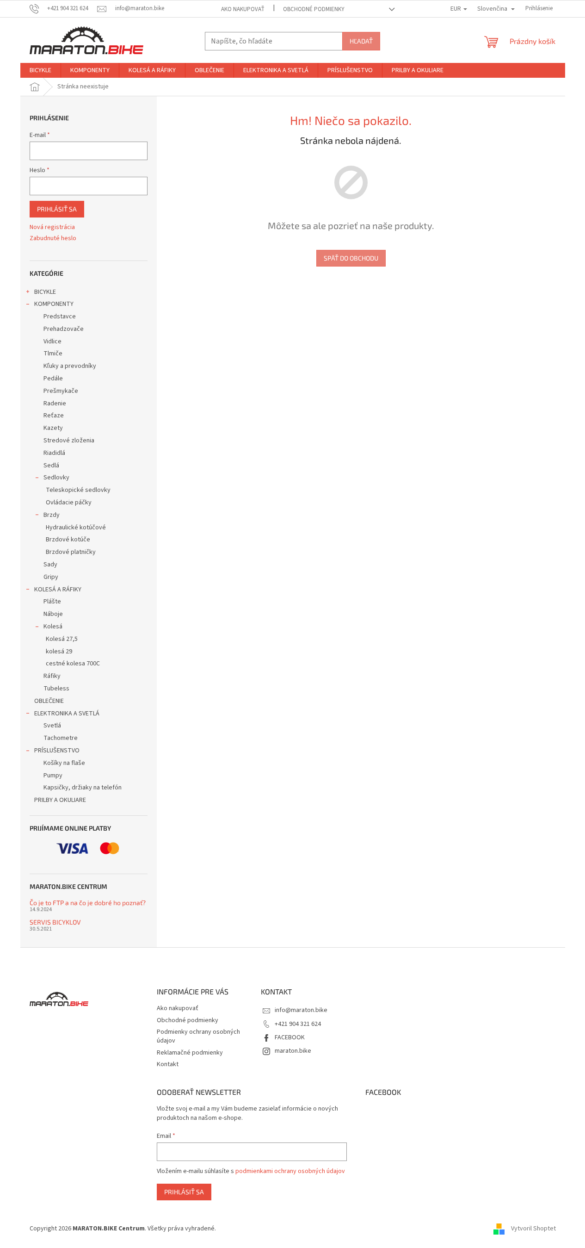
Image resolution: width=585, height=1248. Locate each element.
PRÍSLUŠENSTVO (57, 750)
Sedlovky (56, 477)
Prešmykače (60, 391)
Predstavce (59, 316)
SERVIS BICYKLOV (55, 922)
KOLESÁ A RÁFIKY (57, 589)
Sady (50, 564)
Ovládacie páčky (69, 502)
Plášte (52, 601)
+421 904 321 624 (298, 1024)
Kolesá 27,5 (62, 639)
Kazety (53, 428)
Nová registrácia (52, 227)
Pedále (53, 378)
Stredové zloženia (68, 440)
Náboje (53, 614)
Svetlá (52, 725)
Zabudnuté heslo (53, 238)
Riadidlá (54, 453)
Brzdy (51, 515)
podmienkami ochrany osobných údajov (290, 1171)
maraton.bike (293, 1051)
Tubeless (56, 688)
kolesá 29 (59, 651)
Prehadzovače (63, 329)
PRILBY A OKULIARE (60, 800)
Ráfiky (52, 676)
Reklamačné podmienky (190, 1052)
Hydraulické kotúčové (76, 527)
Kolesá (52, 626)
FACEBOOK (290, 1037)
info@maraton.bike (301, 1010)
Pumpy (52, 775)
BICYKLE (45, 292)
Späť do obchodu (351, 258)
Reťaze (53, 415)
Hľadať (361, 41)
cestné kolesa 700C (73, 663)
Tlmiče (52, 353)
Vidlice (52, 341)
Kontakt (168, 1064)
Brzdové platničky (71, 552)
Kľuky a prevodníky (69, 366)
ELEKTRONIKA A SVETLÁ (66, 713)
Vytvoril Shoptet (533, 1228)
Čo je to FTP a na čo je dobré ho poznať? (88, 902)
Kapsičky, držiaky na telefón (82, 787)
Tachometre (60, 738)
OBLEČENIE (49, 701)
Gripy (50, 577)
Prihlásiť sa (57, 209)
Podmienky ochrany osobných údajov (198, 1036)
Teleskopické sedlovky (78, 490)
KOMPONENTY (54, 304)
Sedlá (51, 465)
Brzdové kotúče (68, 539)
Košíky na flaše (64, 763)
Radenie (54, 403)
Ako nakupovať (243, 9)
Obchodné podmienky (314, 9)
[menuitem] (40, 70)
